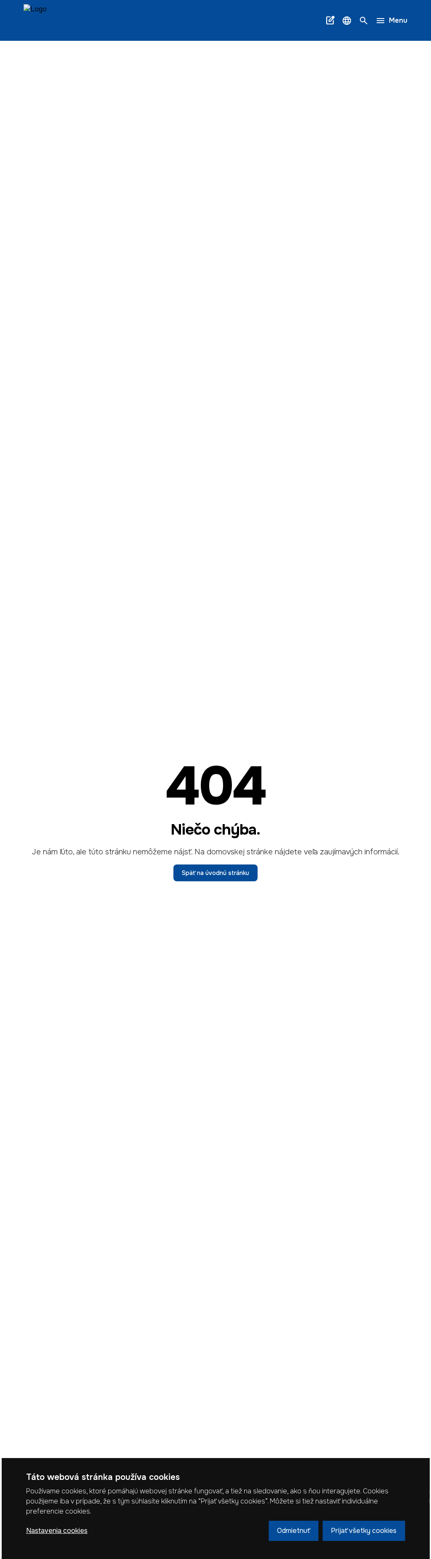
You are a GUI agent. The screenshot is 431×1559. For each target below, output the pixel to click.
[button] (347, 21)
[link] (35, 20)
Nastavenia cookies (57, 1530)
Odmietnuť (293, 1530)
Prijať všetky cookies (363, 1530)
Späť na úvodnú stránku (215, 873)
